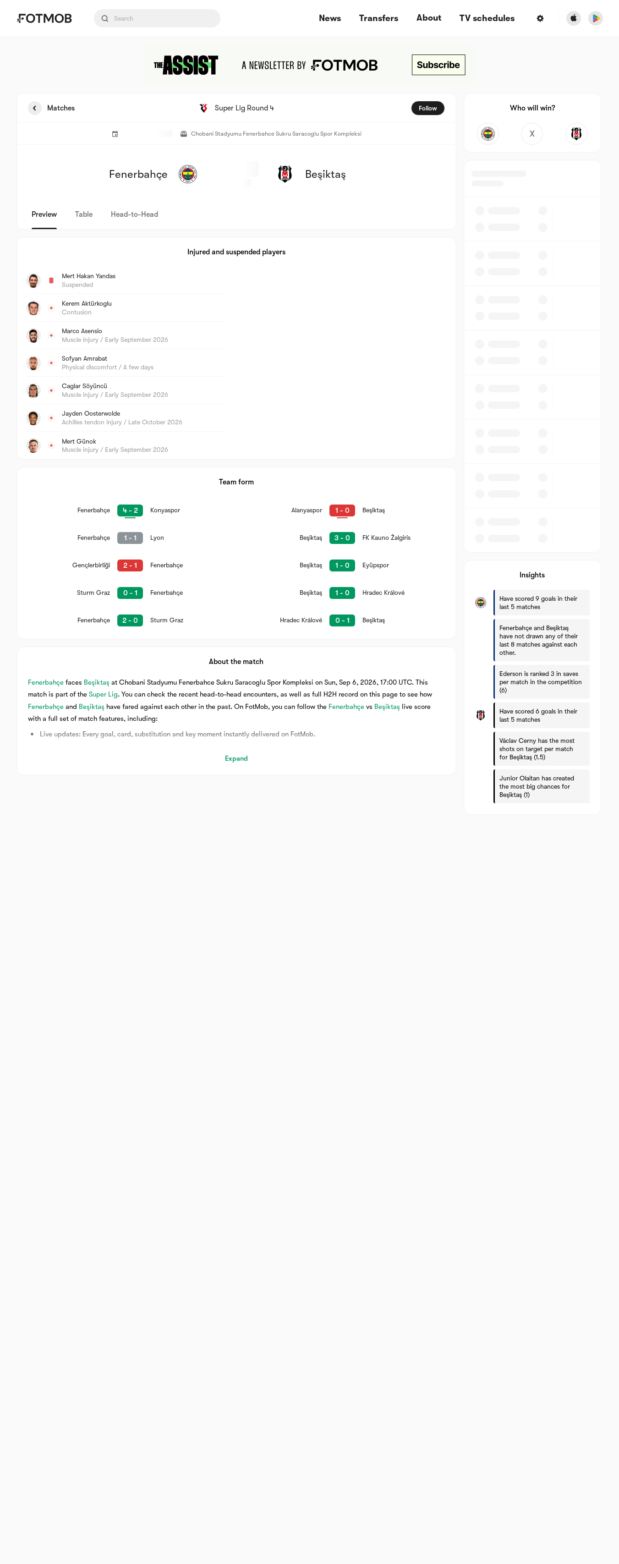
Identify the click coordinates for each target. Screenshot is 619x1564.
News (330, 18)
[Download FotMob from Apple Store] (573, 18)
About (428, 18)
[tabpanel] (309, 454)
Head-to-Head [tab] (134, 214)
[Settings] (540, 18)
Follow (428, 108)
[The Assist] (310, 65)
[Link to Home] (44, 18)
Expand (236, 758)
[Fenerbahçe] (488, 134)
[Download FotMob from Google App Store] (595, 18)
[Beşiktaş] (576, 134)
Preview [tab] (44, 214)
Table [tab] (84, 214)
